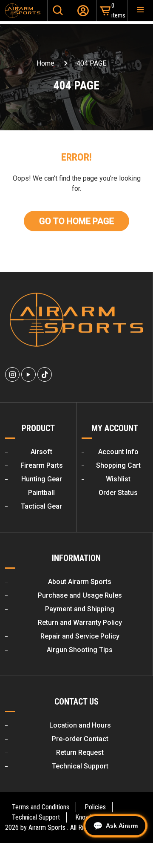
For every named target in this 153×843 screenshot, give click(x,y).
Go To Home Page (76, 221)
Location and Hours (80, 725)
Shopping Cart (118, 465)
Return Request (80, 752)
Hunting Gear (41, 479)
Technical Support (80, 766)
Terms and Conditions (40, 807)
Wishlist (118, 479)
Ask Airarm (122, 825)
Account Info (118, 452)
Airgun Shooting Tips (80, 650)
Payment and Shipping (79, 609)
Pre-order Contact (80, 739)
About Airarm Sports (79, 582)
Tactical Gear (41, 506)
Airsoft (41, 452)
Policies (95, 807)
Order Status (118, 493)
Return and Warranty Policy (80, 623)
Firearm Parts (41, 465)
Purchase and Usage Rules (80, 595)
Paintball (41, 493)
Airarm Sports (46, 827)
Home (45, 63)
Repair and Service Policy (79, 636)
